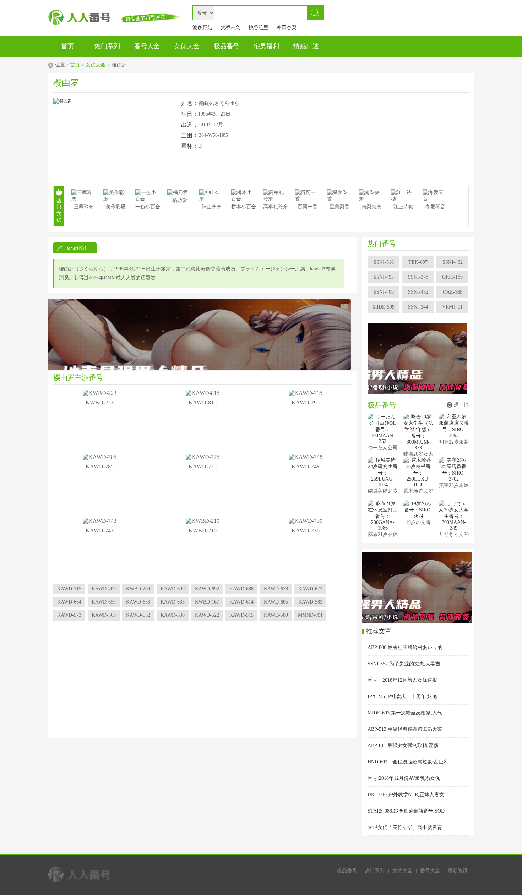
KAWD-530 (173, 615)
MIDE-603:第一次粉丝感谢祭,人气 (405, 713)
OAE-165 (452, 292)
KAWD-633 (173, 602)
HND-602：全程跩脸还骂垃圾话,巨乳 (408, 762)
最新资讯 (458, 870)
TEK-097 (418, 262)
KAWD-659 (104, 602)
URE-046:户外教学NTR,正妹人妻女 (406, 794)
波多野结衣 (202, 29)
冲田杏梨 (287, 27)
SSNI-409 (384, 292)
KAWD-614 (241, 602)
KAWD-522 (207, 615)
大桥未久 (230, 27)
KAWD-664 (69, 602)
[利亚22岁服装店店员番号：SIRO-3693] (454, 426)
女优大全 (95, 65)
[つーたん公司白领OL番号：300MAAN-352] (383, 429)
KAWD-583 (310, 602)
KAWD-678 (276, 588)
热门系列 (375, 870)
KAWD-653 (138, 602)
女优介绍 (76, 248)
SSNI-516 (384, 262)
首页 (75, 65)
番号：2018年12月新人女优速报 (402, 680)
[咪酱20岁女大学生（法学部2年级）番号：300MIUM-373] (418, 432)
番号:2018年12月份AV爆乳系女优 (404, 778)
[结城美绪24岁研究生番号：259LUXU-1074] (383, 472)
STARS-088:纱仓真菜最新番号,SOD (406, 811)
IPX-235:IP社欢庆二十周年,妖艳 (402, 696)
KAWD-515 (241, 615)
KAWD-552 (138, 615)
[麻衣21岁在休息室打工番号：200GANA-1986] (383, 515)
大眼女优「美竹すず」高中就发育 (405, 827)
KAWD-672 (310, 588)
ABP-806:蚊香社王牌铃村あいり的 (405, 647)
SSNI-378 (418, 277)
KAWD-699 (173, 588)
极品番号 (347, 870)
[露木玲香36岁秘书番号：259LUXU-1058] (418, 472)
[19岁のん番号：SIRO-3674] (418, 509)
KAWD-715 (69, 588)
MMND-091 (310, 615)
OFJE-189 (452, 277)
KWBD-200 (138, 588)
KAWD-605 (276, 602)
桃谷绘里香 (258, 29)
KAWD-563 (104, 615)
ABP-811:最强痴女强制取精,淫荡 (403, 745)
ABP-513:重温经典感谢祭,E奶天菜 (405, 729)
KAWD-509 (276, 615)
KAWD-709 (104, 588)
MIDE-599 (384, 307)
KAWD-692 (207, 588)
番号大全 (430, 870)
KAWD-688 (241, 588)
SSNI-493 (384, 277)
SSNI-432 (452, 262)
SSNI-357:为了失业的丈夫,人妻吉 (404, 663)
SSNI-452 (418, 292)
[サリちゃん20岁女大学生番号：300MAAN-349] (454, 515)
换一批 (461, 404)
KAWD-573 (69, 615)
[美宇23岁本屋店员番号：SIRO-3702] (454, 469)
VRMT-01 (452, 307)
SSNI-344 (418, 307)
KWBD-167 (207, 602)
